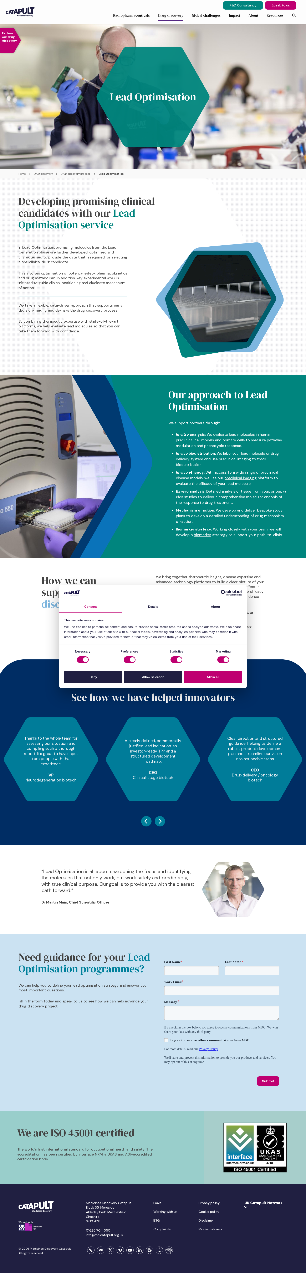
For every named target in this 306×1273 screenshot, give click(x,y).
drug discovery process (97, 310)
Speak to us (281, 5)
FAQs (157, 1203)
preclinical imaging (240, 478)
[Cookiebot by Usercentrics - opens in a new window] (224, 593)
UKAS (112, 1154)
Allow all (213, 677)
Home (22, 174)
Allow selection (153, 677)
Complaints (162, 1229)
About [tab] (215, 606)
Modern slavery (210, 1229)
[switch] (130, 659)
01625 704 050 (98, 1230)
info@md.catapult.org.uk (104, 1235)
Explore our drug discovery (9, 40)
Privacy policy (209, 1203)
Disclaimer (206, 1220)
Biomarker (185, 529)
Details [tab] (153, 606)
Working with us (165, 1211)
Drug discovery (43, 174)
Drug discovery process (76, 174)
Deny (93, 677)
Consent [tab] (90, 606)
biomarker (202, 534)
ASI (128, 1154)
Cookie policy (209, 1211)
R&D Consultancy (243, 5)
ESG (156, 1220)
